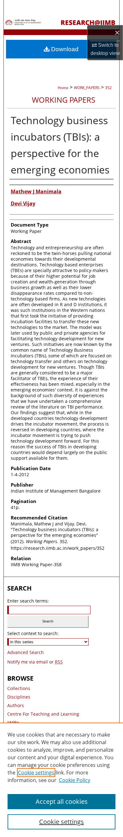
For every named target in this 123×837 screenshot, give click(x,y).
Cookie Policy (74, 780)
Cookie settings (36, 772)
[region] (61, 780)
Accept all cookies (62, 801)
